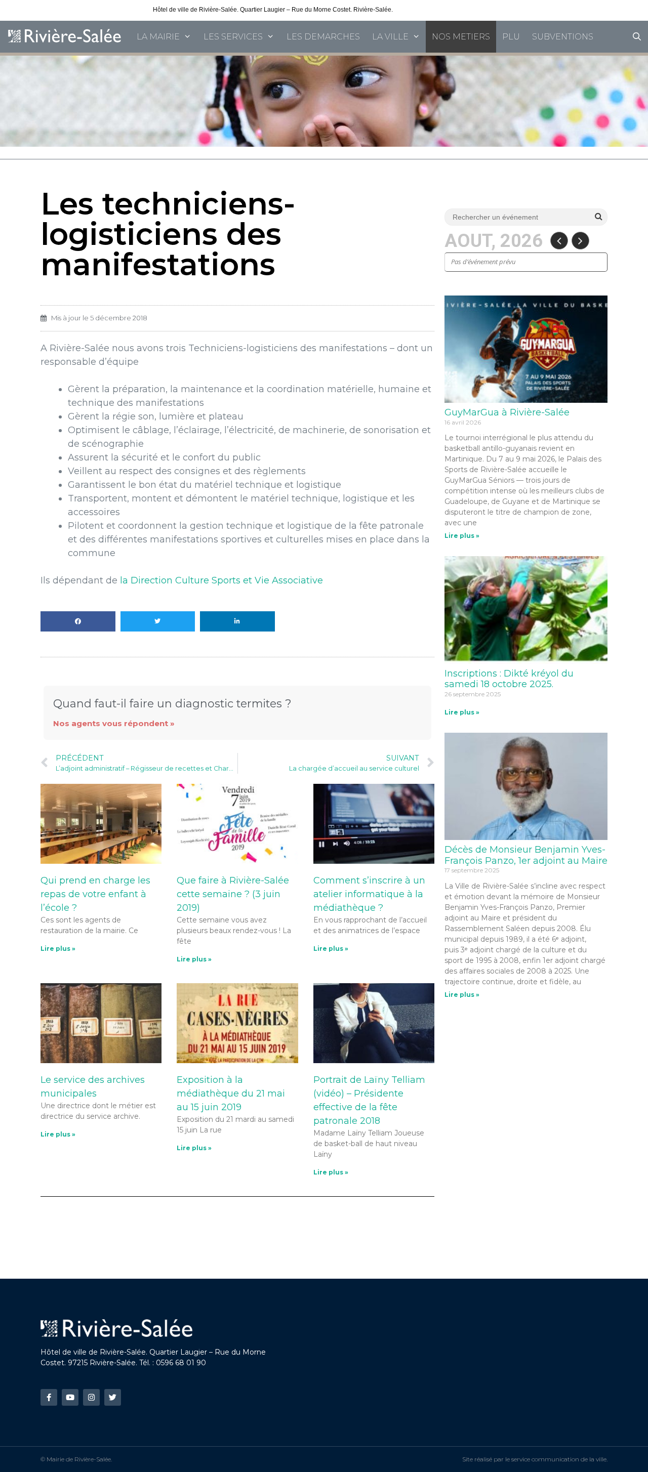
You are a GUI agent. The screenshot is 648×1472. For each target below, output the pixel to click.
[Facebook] (48, 1397)
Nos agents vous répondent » (114, 723)
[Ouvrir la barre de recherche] (636, 37)
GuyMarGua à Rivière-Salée (507, 412)
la (221, 580)
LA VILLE (390, 36)
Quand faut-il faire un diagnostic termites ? (172, 703)
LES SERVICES (233, 36)
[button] (77, 621)
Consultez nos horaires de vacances (444, 9)
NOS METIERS (461, 36)
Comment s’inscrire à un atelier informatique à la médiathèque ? (369, 894)
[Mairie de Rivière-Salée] (65, 37)
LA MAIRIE (158, 36)
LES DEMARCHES (323, 36)
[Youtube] (70, 1397)
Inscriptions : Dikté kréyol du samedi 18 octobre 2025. (509, 679)
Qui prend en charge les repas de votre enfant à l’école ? (95, 894)
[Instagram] (91, 1397)
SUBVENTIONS (562, 36)
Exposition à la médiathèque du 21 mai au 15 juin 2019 (231, 1093)
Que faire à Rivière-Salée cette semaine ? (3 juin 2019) (233, 894)
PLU (511, 36)
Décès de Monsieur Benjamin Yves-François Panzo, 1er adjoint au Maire (526, 855)
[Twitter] (112, 1397)
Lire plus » (57, 948)
